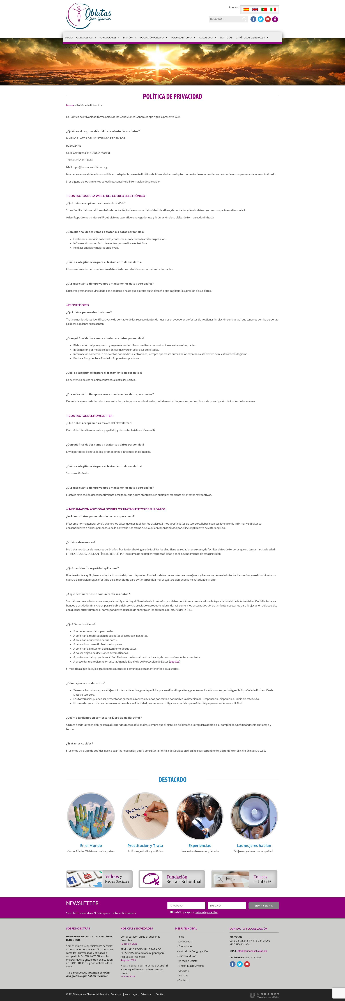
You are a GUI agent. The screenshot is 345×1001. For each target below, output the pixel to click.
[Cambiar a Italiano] (273, 9)
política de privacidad (206, 912)
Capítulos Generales (250, 37)
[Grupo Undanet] (264, 997)
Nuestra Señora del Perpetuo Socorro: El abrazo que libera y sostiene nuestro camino (144, 969)
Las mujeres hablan (254, 845)
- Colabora (183, 970)
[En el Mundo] (91, 839)
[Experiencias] (199, 839)
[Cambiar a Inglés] (255, 9)
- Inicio (181, 936)
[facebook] (253, 19)
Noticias (226, 37)
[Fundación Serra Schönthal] (172, 886)
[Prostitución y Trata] (145, 839)
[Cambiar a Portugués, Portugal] (264, 9)
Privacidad (146, 994)
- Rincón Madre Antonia (190, 965)
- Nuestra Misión (186, 956)
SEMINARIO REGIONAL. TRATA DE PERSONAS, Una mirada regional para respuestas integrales (143, 952)
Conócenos (84, 37)
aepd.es (174, 661)
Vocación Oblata (151, 37)
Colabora (206, 37)
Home (70, 105)
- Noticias (182, 975)
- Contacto (183, 980)
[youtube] (268, 19)
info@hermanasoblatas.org (252, 950)
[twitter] (260, 19)
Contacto (72, 47)
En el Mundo (91, 845)
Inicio (69, 37)
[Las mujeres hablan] (254, 839)
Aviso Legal (131, 994)
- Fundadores (184, 946)
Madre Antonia (181, 37)
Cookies (160, 994)
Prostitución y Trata (145, 845)
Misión (128, 37)
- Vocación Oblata (187, 961)
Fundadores (108, 37)
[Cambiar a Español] (246, 9)
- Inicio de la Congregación (192, 951)
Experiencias (200, 845)
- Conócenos (184, 941)
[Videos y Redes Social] (99, 886)
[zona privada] (275, 19)
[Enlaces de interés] (244, 886)
